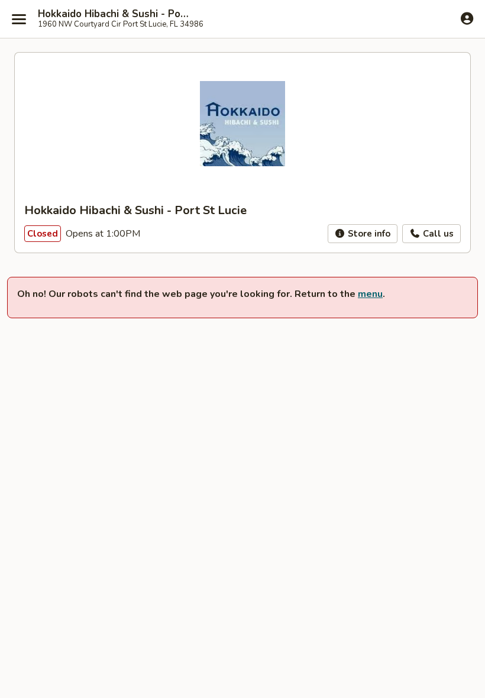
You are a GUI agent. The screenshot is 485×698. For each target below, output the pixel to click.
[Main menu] (19, 19)
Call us (437, 234)
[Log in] (467, 18)
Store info (367, 234)
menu (370, 293)
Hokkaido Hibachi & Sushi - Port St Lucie (113, 14)
